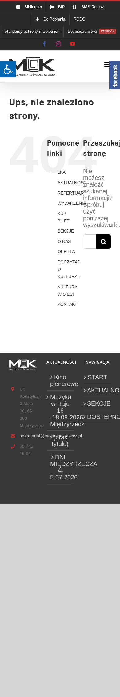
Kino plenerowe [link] (60, 380)
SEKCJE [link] (66, 231)
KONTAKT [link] (68, 304)
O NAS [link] (64, 241)
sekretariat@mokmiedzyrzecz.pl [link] (28, 435)
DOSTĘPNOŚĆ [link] (97, 416)
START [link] (97, 377)
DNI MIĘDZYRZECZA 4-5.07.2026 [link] (60, 467)
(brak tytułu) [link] (60, 440)
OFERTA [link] (66, 251)
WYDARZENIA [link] (72, 203)
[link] (8, 69)
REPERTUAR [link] (71, 193)
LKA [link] (62, 172)
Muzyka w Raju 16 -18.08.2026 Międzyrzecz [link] (60, 410)
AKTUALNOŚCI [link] (73, 182)
